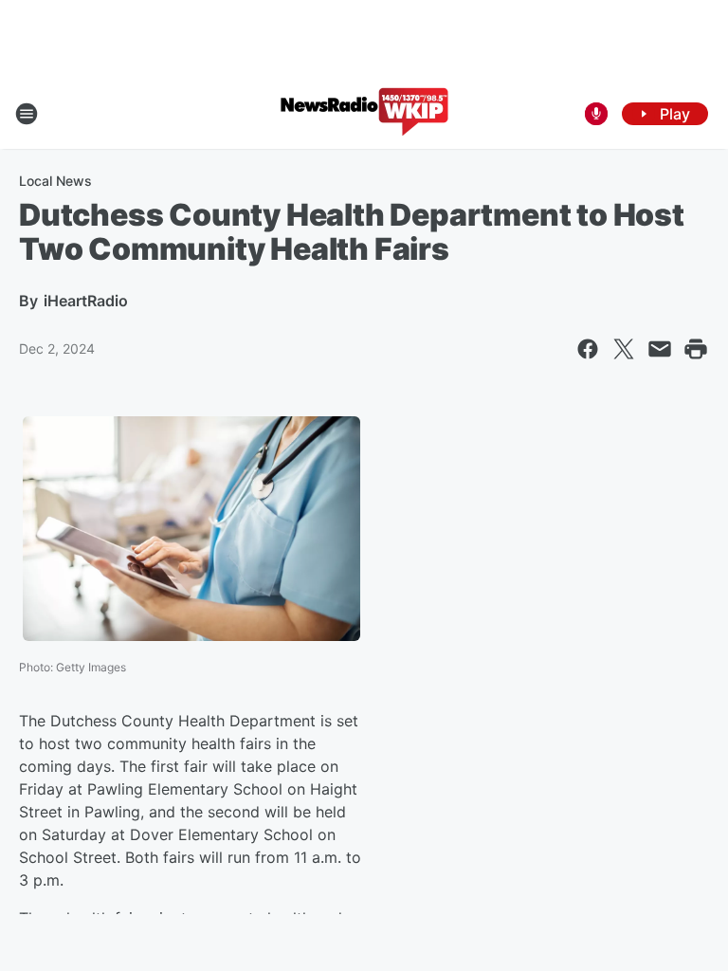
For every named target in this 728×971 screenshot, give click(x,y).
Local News (55, 181)
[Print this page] (695, 349)
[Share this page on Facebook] (587, 349)
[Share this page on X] (623, 349)
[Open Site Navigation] (26, 113)
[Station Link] (364, 113)
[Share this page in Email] (659, 349)
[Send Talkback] (596, 113)
